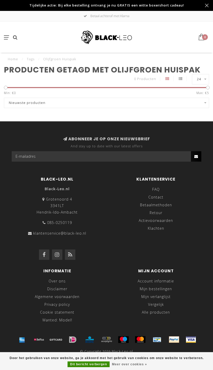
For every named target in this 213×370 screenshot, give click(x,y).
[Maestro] (123, 339)
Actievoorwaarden (156, 220)
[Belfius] (38, 339)
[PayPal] (174, 339)
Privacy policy (57, 304)
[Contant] (55, 339)
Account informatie (156, 281)
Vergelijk (156, 304)
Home (13, 59)
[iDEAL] (72, 339)
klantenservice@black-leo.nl (59, 233)
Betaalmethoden (156, 204)
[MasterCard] (140, 339)
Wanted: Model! (57, 320)
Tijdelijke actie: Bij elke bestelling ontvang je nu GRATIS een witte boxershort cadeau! (106, 5)
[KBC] (89, 339)
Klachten (156, 228)
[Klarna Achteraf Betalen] (106, 339)
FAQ (156, 189)
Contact (155, 197)
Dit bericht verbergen (88, 364)
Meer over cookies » (129, 364)
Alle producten (156, 312)
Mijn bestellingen (156, 288)
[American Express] (22, 339)
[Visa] (190, 339)
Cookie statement (57, 312)
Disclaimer (57, 288)
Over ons (57, 281)
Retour (156, 212)
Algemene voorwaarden (57, 296)
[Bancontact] (157, 339)
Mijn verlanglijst (156, 296)
